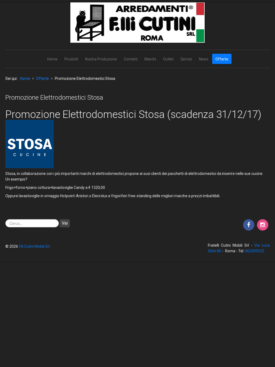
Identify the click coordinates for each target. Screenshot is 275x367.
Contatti (131, 59)
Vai (65, 223)
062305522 (254, 251)
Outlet (168, 59)
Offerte (221, 59)
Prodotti (71, 59)
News (203, 59)
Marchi (150, 59)
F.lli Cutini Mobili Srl (34, 246)
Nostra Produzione (101, 59)
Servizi (186, 59)
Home (52, 59)
